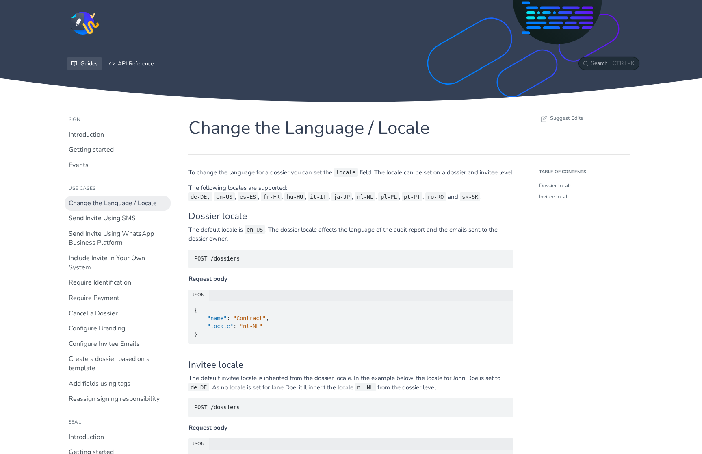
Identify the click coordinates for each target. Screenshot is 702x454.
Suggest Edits (566, 118)
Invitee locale (554, 196)
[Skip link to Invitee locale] (183, 364)
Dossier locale (555, 185)
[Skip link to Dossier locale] (183, 216)
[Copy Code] (503, 256)
